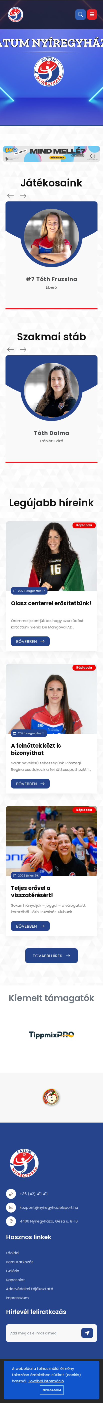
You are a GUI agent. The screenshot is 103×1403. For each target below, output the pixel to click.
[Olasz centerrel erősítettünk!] (51, 556)
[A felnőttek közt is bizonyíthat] (51, 699)
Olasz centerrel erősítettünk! (51, 603)
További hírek (48, 956)
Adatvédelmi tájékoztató (29, 1288)
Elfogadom (51, 1390)
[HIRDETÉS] (51, 153)
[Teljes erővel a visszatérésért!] (51, 841)
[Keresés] (80, 14)
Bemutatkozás (20, 1261)
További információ (46, 1381)
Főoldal (12, 1252)
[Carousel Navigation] (15, 195)
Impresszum (17, 1297)
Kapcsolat (15, 1279)
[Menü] (92, 14)
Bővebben (27, 641)
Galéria (12, 1270)
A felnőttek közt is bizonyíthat (36, 749)
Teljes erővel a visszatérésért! (32, 891)
